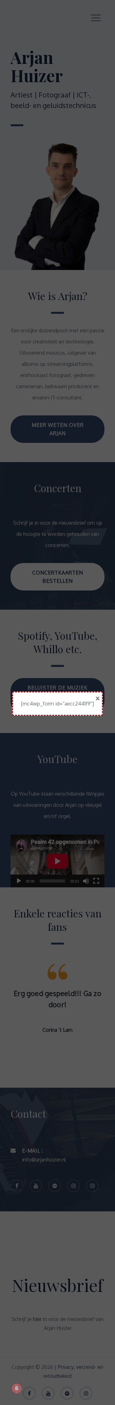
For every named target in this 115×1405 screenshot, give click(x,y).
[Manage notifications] (17, 1388)
